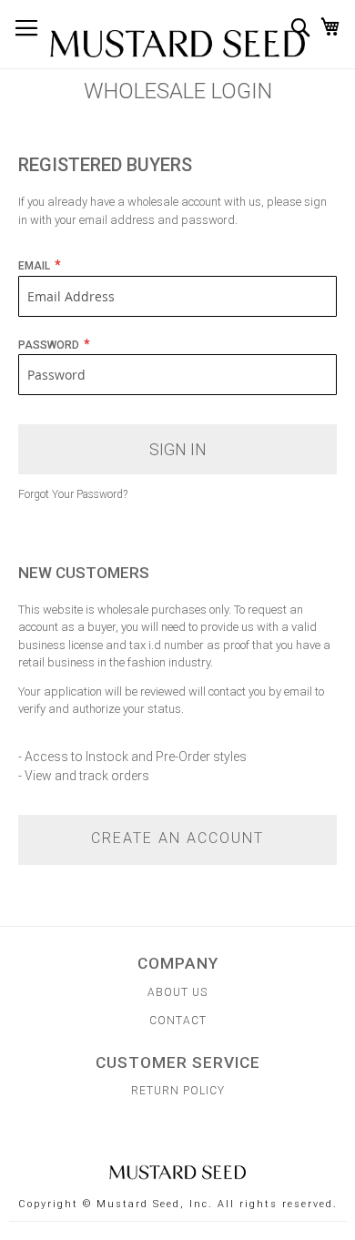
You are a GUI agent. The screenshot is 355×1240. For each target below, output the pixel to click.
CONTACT (178, 1020)
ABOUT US (177, 992)
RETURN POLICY (178, 1090)
